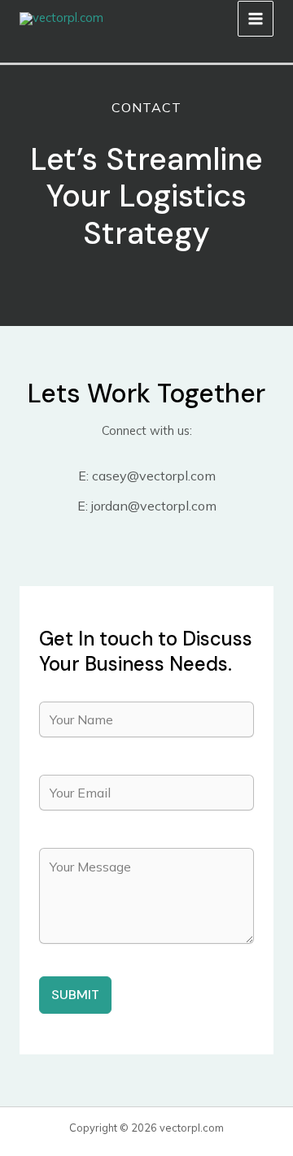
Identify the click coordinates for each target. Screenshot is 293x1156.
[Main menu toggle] (255, 19)
